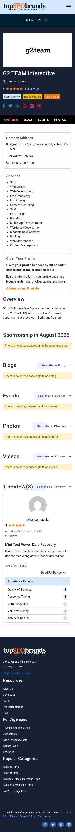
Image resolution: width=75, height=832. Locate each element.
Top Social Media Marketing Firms (21, 779)
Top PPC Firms (11, 773)
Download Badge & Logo (16, 727)
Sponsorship (10, 734)
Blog (5, 713)
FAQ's (6, 701)
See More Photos (52, 426)
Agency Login (10, 746)
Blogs (28, 119)
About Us (8, 688)
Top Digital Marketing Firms (18, 785)
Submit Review (12, 96)
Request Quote (32, 96)
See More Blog (54, 365)
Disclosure (44, 816)
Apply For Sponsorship (15, 740)
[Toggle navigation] (68, 7)
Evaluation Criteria (13, 707)
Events (43, 119)
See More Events (52, 395)
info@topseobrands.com (16, 673)
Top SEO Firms (11, 767)
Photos (60, 119)
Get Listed (8, 752)
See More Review (52, 486)
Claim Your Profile (22, 288)
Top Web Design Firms (15, 791)
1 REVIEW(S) (32, 89)
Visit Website (52, 96)
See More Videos (52, 456)
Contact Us (9, 694)
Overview (11, 119)
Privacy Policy (27, 816)
